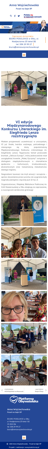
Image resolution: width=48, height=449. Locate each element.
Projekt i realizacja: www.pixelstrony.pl (24, 447)
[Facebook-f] (15, 16)
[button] (24, 55)
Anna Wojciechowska (24, 5)
